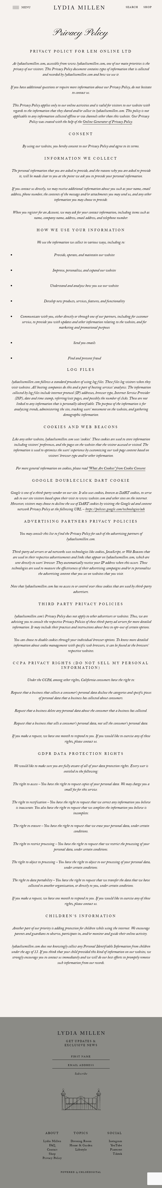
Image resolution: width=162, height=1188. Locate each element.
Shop (147, 7)
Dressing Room (81, 1141)
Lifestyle (81, 1150)
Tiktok (117, 1154)
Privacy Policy (52, 1158)
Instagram (115, 1141)
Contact (52, 1150)
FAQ (52, 1145)
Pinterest (116, 1150)
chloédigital (90, 1172)
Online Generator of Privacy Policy (107, 122)
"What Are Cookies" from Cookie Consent (116, 469)
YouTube (116, 1145)
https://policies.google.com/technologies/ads (115, 510)
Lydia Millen (52, 1141)
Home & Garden (81, 1145)
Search (132, 7)
